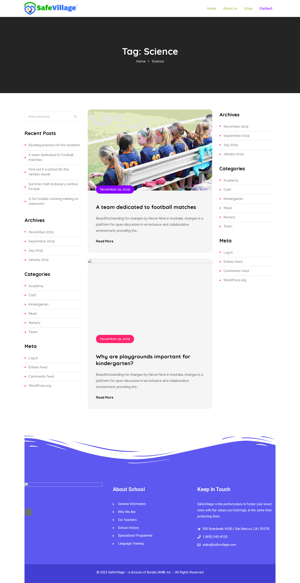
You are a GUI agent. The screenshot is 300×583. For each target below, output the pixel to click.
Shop (248, 8)
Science (158, 61)
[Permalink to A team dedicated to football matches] (150, 149)
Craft (32, 295)
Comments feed (41, 376)
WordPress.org (40, 386)
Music (33, 313)
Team (33, 332)
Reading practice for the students (54, 145)
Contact (265, 8)
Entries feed (38, 367)
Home (211, 8)
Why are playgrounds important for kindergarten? (143, 360)
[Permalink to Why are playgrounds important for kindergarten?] (150, 299)
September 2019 (41, 241)
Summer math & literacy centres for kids (53, 186)
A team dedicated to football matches (51, 157)
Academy (36, 286)
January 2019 (39, 260)
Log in (33, 358)
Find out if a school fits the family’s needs (49, 171)
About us (230, 8)
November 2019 (41, 232)
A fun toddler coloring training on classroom (53, 201)
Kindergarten (38, 304)
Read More (104, 241)
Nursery (34, 323)
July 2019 (36, 250)
